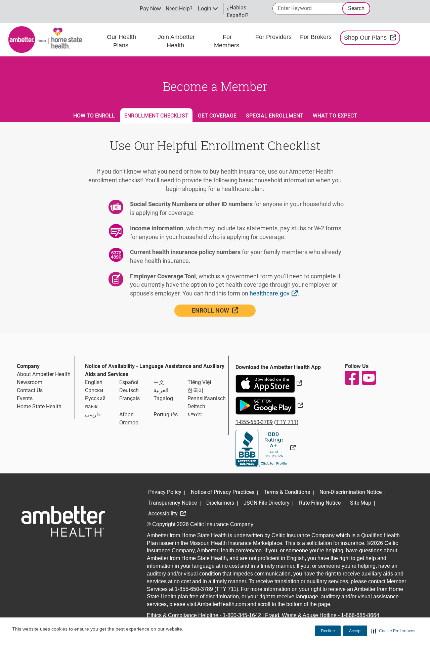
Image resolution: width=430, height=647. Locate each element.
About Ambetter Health (44, 374)
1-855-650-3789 (254, 422)
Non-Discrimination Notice (350, 492)
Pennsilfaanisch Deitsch (206, 402)
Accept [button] (355, 631)
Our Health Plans (121, 41)
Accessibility (163, 513)
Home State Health (39, 406)
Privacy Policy (164, 492)
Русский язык (95, 402)
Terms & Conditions (287, 492)
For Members (227, 41)
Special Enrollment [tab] (274, 115)
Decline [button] (328, 631)
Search (356, 8)
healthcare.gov (274, 293)
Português (166, 414)
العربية (161, 390)
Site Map (360, 503)
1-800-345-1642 (242, 615)
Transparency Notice (172, 503)
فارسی (93, 414)
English (93, 382)
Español (128, 382)
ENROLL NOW (224, 310)
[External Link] (265, 448)
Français (129, 398)
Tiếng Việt (199, 382)
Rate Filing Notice (320, 503)
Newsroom (29, 382)
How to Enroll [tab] (94, 115)
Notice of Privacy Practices (222, 492)
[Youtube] (368, 378)
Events (25, 398)
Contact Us (30, 390)
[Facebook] (351, 378)
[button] (393, 631)
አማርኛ (195, 414)
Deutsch (129, 390)
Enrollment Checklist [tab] (156, 115)
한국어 (195, 390)
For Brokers (316, 37)
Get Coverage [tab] (217, 115)
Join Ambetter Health (176, 41)
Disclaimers (220, 503)
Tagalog (163, 398)
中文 (159, 382)
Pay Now (150, 8)
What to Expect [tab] (335, 115)
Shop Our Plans (372, 37)
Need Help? (179, 8)
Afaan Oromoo (128, 418)
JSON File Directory (267, 503)
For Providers (274, 37)
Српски (94, 390)
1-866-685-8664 (360, 615)
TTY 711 (286, 422)
